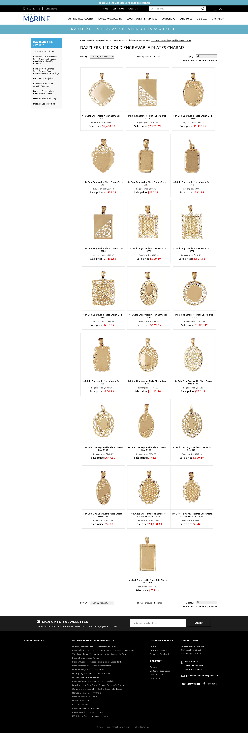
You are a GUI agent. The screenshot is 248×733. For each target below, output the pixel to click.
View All (213, 60)
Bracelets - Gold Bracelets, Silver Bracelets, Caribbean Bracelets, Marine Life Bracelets (45, 60)
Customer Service (158, 650)
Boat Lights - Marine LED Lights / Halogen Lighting (95, 646)
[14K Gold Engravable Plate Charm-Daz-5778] (103, 288)
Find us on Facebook (159, 654)
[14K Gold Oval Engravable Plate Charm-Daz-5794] (103, 487)
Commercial (168, 19)
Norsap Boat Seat (80, 700)
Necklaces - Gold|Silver (43, 78)
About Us (132, 8)
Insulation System (80, 704)
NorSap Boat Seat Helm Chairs (86, 693)
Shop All (217, 19)
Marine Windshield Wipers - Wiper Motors (91, 666)
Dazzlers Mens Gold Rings (45, 98)
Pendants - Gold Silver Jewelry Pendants (43, 85)
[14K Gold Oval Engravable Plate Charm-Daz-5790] (146, 421)
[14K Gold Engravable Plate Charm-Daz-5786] (193, 89)
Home (105, 8)
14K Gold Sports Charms (44, 51)
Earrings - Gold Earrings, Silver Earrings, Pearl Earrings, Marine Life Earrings (46, 71)
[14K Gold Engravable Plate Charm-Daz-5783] (102, 355)
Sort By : (84, 56)
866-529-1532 (33, 8)
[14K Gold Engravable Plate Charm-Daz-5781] (149, 288)
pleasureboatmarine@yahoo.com (202, 675)
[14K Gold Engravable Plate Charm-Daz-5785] (147, 355)
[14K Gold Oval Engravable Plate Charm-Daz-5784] (193, 355)
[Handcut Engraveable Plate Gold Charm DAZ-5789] (147, 554)
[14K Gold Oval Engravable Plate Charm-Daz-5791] (192, 421)
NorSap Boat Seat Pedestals (85, 677)
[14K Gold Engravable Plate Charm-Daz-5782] (194, 288)
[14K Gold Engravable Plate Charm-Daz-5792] (146, 156)
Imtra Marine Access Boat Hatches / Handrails (93, 681)
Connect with (190, 684)
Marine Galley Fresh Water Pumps (88, 669)
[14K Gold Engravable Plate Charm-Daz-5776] (149, 222)
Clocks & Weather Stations (142, 19)
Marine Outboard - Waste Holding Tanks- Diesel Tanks (97, 662)
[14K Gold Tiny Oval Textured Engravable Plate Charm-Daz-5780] (192, 487)
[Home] (37, 21)
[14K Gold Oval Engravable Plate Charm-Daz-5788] (103, 421)
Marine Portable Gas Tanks (84, 697)
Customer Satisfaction (160, 671)
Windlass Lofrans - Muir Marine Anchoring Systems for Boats (99, 654)
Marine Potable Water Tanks (85, 658)
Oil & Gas (202, 19)
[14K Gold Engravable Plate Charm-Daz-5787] (103, 156)
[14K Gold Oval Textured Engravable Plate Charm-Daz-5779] (149, 487)
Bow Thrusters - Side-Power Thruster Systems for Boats (98, 685)
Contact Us (51, 8)
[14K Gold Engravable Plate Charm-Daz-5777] (192, 222)
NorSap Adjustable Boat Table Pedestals (91, 673)
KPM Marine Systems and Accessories (89, 716)
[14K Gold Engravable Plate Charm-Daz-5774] (147, 89)
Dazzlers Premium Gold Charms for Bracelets (43, 92)
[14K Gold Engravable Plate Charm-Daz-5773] (102, 89)
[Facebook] (210, 684)
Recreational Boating (110, 19)
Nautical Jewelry (83, 19)
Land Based (186, 19)
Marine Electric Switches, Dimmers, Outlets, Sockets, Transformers (103, 650)
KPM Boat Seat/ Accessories (85, 708)
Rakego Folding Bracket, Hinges (87, 712)
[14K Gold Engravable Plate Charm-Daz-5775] (103, 222)
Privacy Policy (156, 675)
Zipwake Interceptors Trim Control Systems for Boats (97, 689)
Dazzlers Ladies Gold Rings (45, 104)
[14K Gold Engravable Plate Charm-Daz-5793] (192, 156)
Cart (221, 8)
